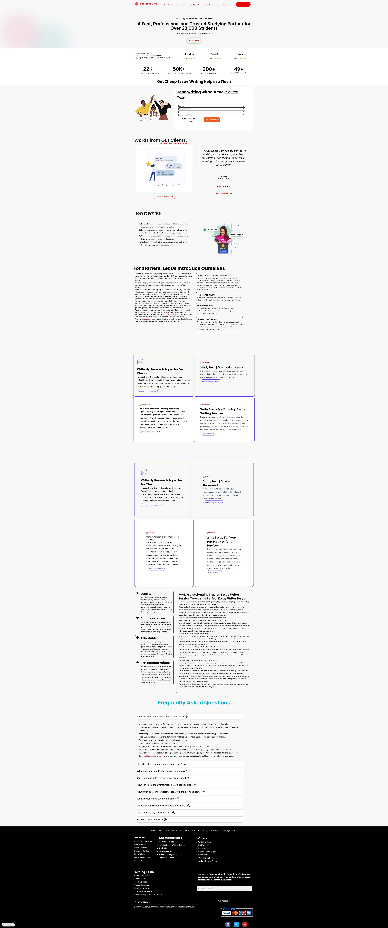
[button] (198, 165)
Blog (205, 5)
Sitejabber (190, 54)
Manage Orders (222, 5)
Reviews (212, 5)
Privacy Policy (140, 854)
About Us (193, 5)
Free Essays (168, 5)
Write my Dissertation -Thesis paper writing (159, 408)
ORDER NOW (169, 314)
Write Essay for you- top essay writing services (222, 411)
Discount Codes (141, 851)
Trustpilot (215, 54)
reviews (148, 319)
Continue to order (212, 120)
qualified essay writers (152, 756)
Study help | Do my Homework (221, 367)
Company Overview (143, 841)
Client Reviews (140, 848)
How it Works (140, 844)
